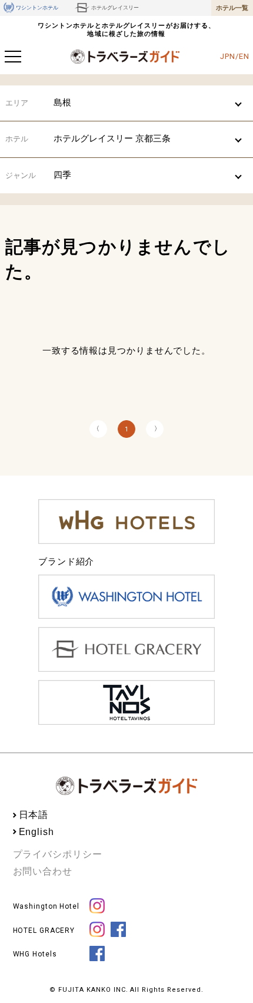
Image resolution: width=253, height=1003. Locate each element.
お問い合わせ (42, 871)
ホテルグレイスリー (115, 8)
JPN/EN (234, 56)
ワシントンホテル (37, 8)
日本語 (34, 815)
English (36, 832)
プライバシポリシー (57, 854)
